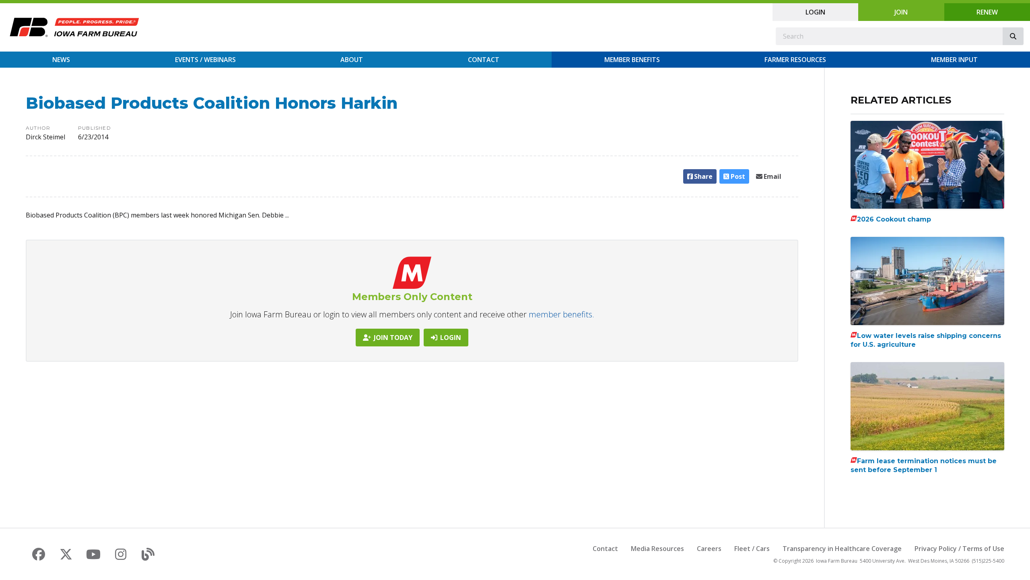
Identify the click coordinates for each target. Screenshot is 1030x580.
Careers (709, 548)
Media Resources (657, 548)
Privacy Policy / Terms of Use (959, 548)
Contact (483, 59)
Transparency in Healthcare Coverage (842, 548)
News (61, 59)
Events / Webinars (205, 59)
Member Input (954, 59)
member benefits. (561, 314)
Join (901, 12)
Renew (987, 12)
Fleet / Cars (752, 548)
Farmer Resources (795, 59)
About (351, 59)
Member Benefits (632, 59)
